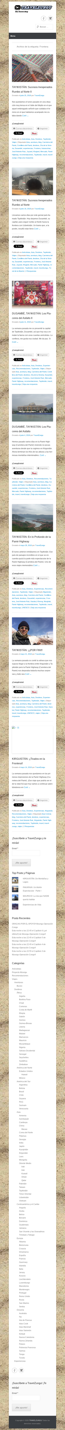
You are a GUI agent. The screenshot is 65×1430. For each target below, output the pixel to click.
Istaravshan (46, 148)
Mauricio (23, 1040)
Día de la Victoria (37, 375)
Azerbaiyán (24, 1119)
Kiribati (22, 1334)
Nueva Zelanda (25, 1341)
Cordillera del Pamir (24, 145)
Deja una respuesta (25, 158)
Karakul (33, 601)
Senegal (22, 1054)
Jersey (22, 1272)
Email (15, 848)
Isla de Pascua (25, 1320)
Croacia (22, 1249)
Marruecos (23, 1037)
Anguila (22, 1208)
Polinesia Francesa (27, 1347)
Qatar (23, 1180)
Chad (21, 1003)
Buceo (19, 986)
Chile (21, 1095)
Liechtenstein (25, 1279)
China (21, 1126)
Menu (12, 36)
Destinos (38, 139)
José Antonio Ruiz (19, 151)
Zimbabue (23, 1064)
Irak (23, 1167)
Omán (24, 1177)
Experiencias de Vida (32, 905)
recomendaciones (26, 155)
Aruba (21, 1211)
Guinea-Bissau (25, 1023)
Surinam (22, 1105)
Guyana (22, 1098)
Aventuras (18, 982)
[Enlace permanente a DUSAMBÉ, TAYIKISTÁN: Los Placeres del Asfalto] (32, 407)
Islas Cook (23, 1324)
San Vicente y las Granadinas (31, 1231)
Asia (32, 139)
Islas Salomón (25, 1330)
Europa (20, 1238)
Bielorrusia (23, 1245)
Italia (21, 1269)
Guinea (22, 1020)
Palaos (22, 1344)
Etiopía (22, 1013)
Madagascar (24, 1030)
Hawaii (24, 1074)
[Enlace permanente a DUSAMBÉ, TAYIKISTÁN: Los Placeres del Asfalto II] (32, 294)
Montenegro (24, 1289)
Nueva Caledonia (26, 1337)
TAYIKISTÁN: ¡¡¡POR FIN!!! (27, 650)
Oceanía (20, 1310)
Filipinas (22, 1136)
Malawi (22, 1034)
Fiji (20, 1317)
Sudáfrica (23, 1061)
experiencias (28, 148)
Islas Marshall (25, 1327)
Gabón (22, 1016)
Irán (23, 1170)
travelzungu (43, 268)
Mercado (43, 151)
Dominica (23, 1221)
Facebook (43, 18)
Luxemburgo (24, 1283)
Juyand (29, 151)
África (19, 993)
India (21, 1143)
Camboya (23, 1122)
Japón (21, 1146)
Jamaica (22, 1228)
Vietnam (22, 1201)
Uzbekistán (24, 1197)
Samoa (22, 1351)
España (22, 1255)
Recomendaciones (23, 369)
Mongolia (23, 1160)
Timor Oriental (25, 1194)
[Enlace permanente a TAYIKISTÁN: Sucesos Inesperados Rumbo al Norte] (32, 181)
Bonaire (22, 1218)
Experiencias (39, 589)
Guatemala (24, 1225)
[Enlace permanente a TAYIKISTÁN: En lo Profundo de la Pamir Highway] (32, 518)
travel (45, 155)
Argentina (23, 1085)
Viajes (14, 142)
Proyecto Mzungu (19, 972)
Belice (21, 1214)
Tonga (21, 1354)
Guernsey (23, 1262)
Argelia (22, 996)
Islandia (22, 1266)
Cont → (25, 116)
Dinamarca (24, 1252)
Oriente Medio (25, 1163)
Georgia (22, 1139)
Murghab (47, 601)
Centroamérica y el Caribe (28, 1204)
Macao (24, 1129)
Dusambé (18, 148)
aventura (34, 142)
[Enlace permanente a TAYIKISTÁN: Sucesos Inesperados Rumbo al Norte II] (32, 68)
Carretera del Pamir (39, 372)
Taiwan (22, 1187)
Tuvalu (22, 1358)
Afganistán (47, 592)
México (22, 1078)
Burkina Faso (24, 999)
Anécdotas (26, 139)
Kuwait (24, 1173)
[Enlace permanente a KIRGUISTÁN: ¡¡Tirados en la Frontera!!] (32, 740)
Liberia (22, 1027)
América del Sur (23, 1081)
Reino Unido (24, 1296)
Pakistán (23, 1184)
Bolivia (22, 1088)
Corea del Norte (26, 1132)
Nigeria (22, 1047)
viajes (37, 713)
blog (39, 142)
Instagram (50, 18)
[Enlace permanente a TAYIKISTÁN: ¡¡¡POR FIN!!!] (32, 631)
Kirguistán (49, 811)
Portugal (22, 1293)
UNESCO (25, 608)
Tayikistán (47, 139)
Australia (23, 1313)
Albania (22, 1242)
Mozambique (24, 1044)
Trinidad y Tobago (27, 1235)
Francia (22, 1259)
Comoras (23, 1006)
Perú (21, 1102)
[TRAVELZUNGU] (32, 9)
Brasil (21, 1092)
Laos (21, 1156)
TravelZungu (39, 95)
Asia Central (46, 814)
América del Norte (24, 1068)
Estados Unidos (26, 1071)
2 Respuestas (31, 271)
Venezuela (23, 1109)
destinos (36, 145)
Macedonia (24, 1286)
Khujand (36, 151)
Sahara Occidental (27, 1051)
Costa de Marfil (25, 1010)
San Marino (24, 1303)
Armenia (22, 1116)
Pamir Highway (43, 265)
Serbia (22, 1307)
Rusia (21, 1300)
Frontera (37, 148)
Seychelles (24, 1057)
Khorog (40, 601)
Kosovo (22, 1276)
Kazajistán (23, 1149)
